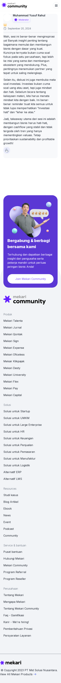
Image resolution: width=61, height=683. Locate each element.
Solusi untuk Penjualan (18, 445)
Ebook (7, 508)
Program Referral (14, 572)
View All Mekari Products (16, 674)
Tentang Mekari (13, 595)
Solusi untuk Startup (16, 411)
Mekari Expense (13, 347)
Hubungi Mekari (13, 558)
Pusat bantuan (12, 551)
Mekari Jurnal (12, 327)
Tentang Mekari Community (21, 608)
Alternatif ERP (12, 472)
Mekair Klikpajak (13, 361)
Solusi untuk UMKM (16, 418)
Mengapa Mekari (14, 601)
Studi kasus (10, 495)
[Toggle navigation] (56, 5)
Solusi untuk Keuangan (18, 438)
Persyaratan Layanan (17, 635)
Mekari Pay (10, 388)
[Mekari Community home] (14, 5)
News (7, 515)
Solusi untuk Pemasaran (19, 451)
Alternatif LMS (12, 478)
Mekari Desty (11, 368)
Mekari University (14, 374)
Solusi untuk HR (13, 431)
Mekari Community (15, 565)
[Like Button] (6, 150)
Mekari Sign (11, 341)
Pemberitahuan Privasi (17, 628)
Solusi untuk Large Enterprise (22, 424)
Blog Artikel (10, 501)
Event (7, 522)
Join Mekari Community (30, 279)
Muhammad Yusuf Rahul (29, 15)
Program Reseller (14, 578)
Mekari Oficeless (14, 354)
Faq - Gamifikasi (13, 615)
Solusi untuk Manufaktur (19, 458)
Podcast (8, 528)
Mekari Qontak (12, 334)
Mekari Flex (10, 381)
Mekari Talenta (13, 320)
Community (10, 535)
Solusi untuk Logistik (16, 465)
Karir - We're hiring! (16, 622)
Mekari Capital (12, 395)
